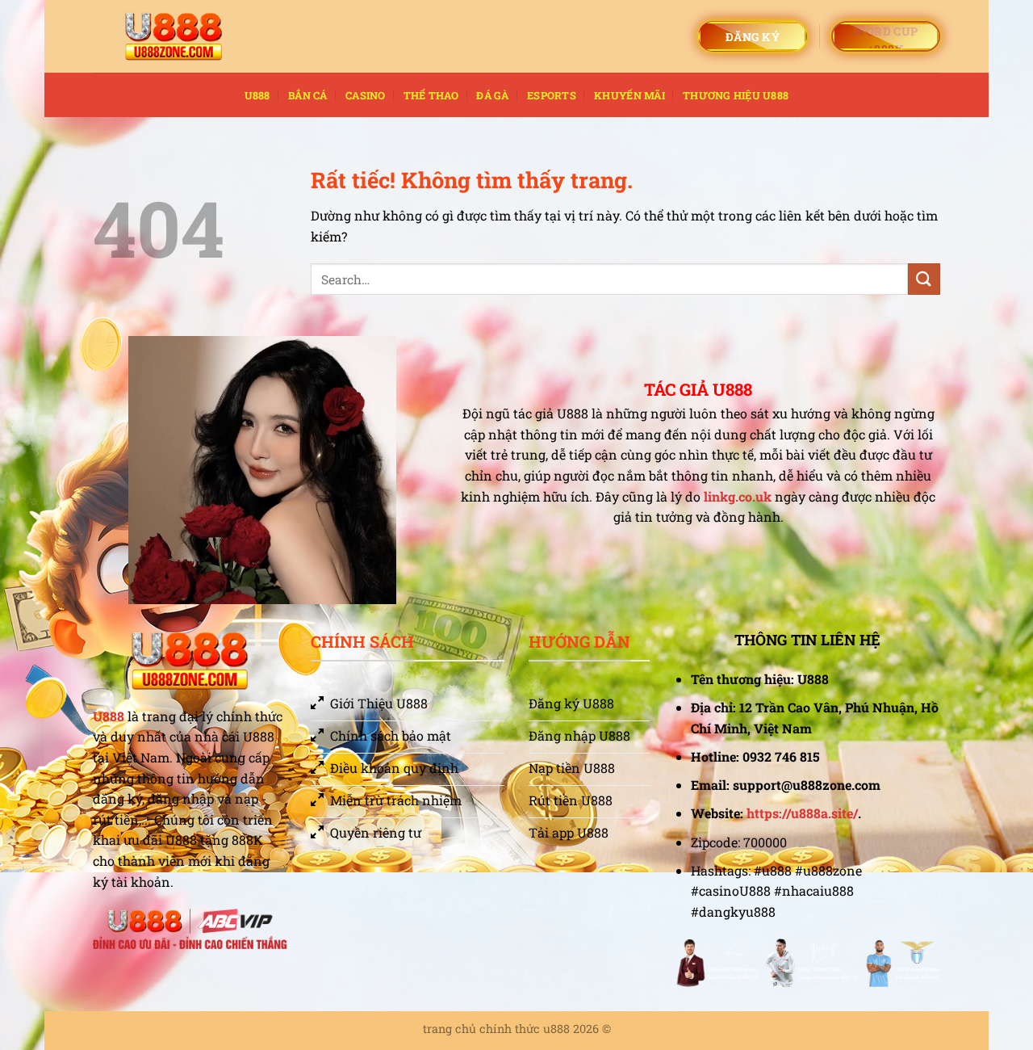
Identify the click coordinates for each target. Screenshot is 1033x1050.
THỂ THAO (431, 95)
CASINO (365, 95)
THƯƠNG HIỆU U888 (735, 95)
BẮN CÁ (308, 95)
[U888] (173, 37)
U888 (257, 95)
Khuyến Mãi (629, 95)
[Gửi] (924, 279)
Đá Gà (492, 95)
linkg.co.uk (738, 496)
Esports (551, 95)
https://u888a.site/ (802, 812)
